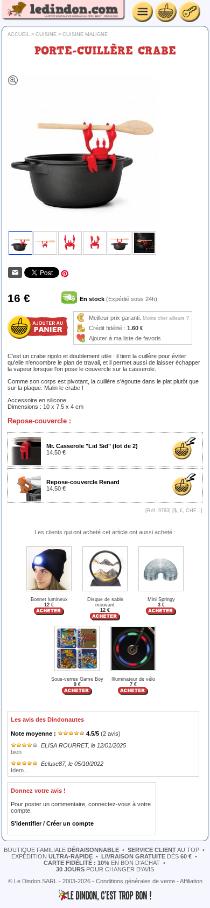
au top (163, 850)
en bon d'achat (102, 863)
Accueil (19, 34)
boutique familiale (61, 850)
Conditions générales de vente (135, 881)
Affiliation (191, 881)
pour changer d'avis (105, 869)
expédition (52, 856)
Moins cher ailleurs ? (166, 318)
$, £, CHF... (187, 510)
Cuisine (46, 34)
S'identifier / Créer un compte (52, 823)
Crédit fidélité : (107, 328)
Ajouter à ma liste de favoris (125, 338)
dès (146, 856)
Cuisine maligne (85, 34)
